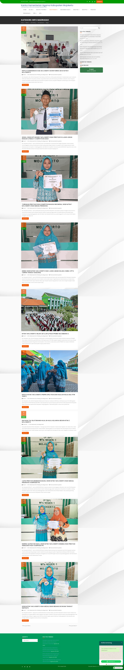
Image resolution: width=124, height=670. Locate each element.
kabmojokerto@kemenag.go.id (38, 1)
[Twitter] (90, 2)
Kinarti (24, 74)
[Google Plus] (95, 2)
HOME (24, 10)
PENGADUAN (26, 13)
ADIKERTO (99, 1)
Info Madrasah (31, 74)
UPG (40, 13)
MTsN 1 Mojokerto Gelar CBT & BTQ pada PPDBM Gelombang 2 (45, 334)
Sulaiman (25, 424)
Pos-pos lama (26, 625)
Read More (25, 85)
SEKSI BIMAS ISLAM (65, 10)
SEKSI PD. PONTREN (41, 10)
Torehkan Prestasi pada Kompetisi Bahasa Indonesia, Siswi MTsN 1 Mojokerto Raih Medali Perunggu (47, 205)
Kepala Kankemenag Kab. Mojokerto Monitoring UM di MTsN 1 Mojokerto (45, 71)
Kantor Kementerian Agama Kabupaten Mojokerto (47, 5)
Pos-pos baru (72, 625)
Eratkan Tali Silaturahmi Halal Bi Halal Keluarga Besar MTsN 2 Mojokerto (46, 421)
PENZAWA (93, 10)
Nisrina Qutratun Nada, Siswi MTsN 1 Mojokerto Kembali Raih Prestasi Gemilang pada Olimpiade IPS (48, 545)
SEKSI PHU (84, 10)
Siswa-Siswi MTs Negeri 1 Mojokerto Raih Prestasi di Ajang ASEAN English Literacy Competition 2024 (47, 138)
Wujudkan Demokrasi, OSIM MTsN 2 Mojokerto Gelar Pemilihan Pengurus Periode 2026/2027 (50, 649)
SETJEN (31, 10)
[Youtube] (92, 2)
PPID (34, 13)
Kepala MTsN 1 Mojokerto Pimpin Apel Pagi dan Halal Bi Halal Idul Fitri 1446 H (48, 395)
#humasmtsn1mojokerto (56, 74)
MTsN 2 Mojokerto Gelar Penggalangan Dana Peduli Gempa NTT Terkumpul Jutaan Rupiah (51, 655)
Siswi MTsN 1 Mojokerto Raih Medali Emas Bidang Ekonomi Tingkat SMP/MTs (47, 607)
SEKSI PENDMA (53, 10)
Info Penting (38, 74)
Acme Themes (100, 666)
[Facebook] (87, 2)
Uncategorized (44, 74)
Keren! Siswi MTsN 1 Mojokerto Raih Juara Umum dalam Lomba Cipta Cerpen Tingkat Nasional (48, 272)
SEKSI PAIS (76, 10)
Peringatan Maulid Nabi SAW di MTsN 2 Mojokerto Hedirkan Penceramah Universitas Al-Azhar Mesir (51, 642)
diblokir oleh (91, 69)
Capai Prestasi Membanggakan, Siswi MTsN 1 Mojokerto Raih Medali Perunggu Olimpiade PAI (48, 481)
